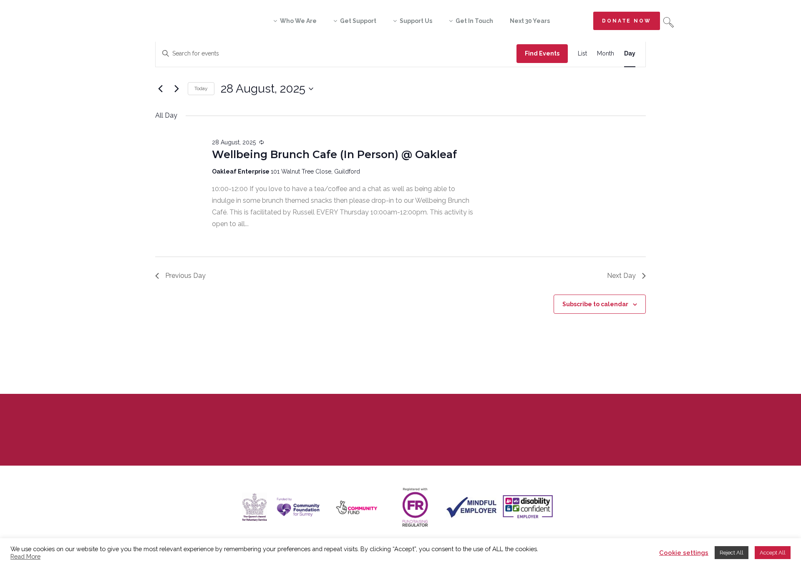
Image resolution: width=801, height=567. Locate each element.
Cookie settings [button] (683, 552)
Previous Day (185, 276)
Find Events (542, 53)
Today (201, 88)
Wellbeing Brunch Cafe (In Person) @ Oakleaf (334, 154)
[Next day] (176, 89)
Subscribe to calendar (595, 304)
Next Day (621, 276)
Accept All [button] (773, 552)
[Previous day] (160, 89)
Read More (25, 556)
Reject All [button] (731, 552)
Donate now (626, 21)
